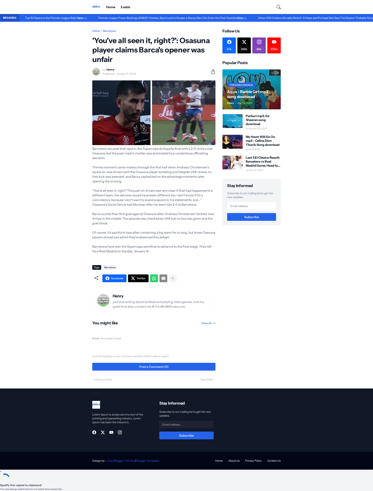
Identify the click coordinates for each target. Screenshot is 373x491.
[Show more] (173, 278)
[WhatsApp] (154, 278)
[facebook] (94, 432)
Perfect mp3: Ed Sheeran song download (257, 120)
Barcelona (109, 31)
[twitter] (103, 432)
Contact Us (274, 460)
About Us (234, 460)
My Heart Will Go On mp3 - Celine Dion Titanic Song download (263, 141)
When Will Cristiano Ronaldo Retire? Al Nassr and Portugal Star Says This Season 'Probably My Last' (301, 17)
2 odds (125, 7)
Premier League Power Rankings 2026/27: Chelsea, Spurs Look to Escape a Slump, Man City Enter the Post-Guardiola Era (154, 17)
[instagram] (120, 432)
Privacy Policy (253, 460)
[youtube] (111, 432)
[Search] (277, 7)
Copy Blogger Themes (120, 460)
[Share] (211, 72)
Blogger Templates (147, 460)
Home (110, 7)
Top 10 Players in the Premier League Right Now (38, 17)
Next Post (206, 379)
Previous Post (103, 379)
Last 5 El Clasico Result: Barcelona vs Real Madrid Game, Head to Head (263, 161)
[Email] (163, 278)
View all (206, 323)
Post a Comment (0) (154, 367)
